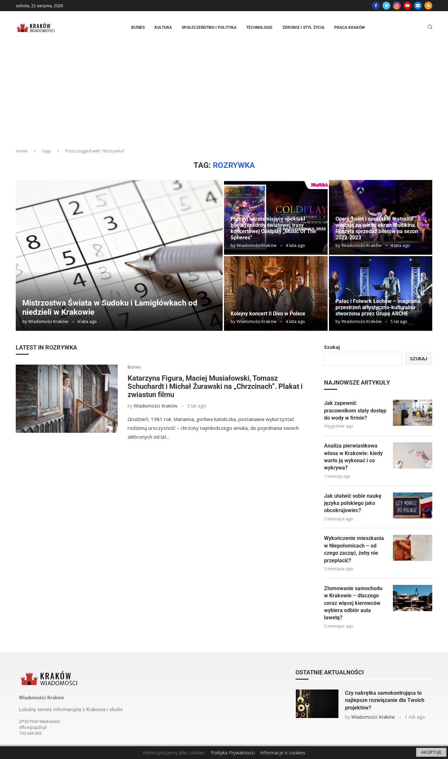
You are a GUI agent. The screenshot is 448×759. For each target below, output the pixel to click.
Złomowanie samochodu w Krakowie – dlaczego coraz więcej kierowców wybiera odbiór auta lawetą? (353, 603)
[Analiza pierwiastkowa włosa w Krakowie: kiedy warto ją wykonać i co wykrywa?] (412, 455)
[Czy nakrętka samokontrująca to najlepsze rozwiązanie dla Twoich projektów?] (317, 703)
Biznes (138, 27)
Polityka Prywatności (233, 752)
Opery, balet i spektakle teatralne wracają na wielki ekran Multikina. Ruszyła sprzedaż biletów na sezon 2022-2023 (377, 228)
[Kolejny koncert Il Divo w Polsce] (276, 293)
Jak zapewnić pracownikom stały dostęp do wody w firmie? (355, 410)
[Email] (418, 6)
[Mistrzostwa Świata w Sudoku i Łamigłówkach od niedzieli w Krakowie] (119, 255)
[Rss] (428, 6)
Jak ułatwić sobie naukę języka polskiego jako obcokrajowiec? (352, 503)
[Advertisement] (224, 93)
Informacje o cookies (282, 752)
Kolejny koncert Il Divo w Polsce (268, 313)
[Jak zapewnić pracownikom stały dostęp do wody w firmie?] (412, 413)
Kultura (163, 27)
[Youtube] (407, 6)
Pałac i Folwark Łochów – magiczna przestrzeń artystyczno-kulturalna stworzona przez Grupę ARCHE (378, 307)
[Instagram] (397, 6)
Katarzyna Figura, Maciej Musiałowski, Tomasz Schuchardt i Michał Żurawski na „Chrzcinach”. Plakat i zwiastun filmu (215, 386)
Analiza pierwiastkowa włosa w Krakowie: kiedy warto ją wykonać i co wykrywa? (353, 457)
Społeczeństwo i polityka (209, 27)
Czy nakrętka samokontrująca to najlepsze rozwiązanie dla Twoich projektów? (384, 700)
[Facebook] (376, 6)
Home (22, 151)
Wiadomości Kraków (48, 321)
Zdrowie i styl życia (303, 27)
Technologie (259, 27)
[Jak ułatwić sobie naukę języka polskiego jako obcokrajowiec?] (412, 505)
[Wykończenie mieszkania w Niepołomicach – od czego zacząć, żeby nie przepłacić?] (412, 548)
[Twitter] (386, 6)
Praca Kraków (349, 27)
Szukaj (332, 347)
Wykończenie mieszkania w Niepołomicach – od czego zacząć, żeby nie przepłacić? (354, 549)
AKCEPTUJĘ (431, 752)
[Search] (430, 28)
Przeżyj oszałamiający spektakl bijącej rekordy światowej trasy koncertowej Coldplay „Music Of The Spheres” (273, 228)
